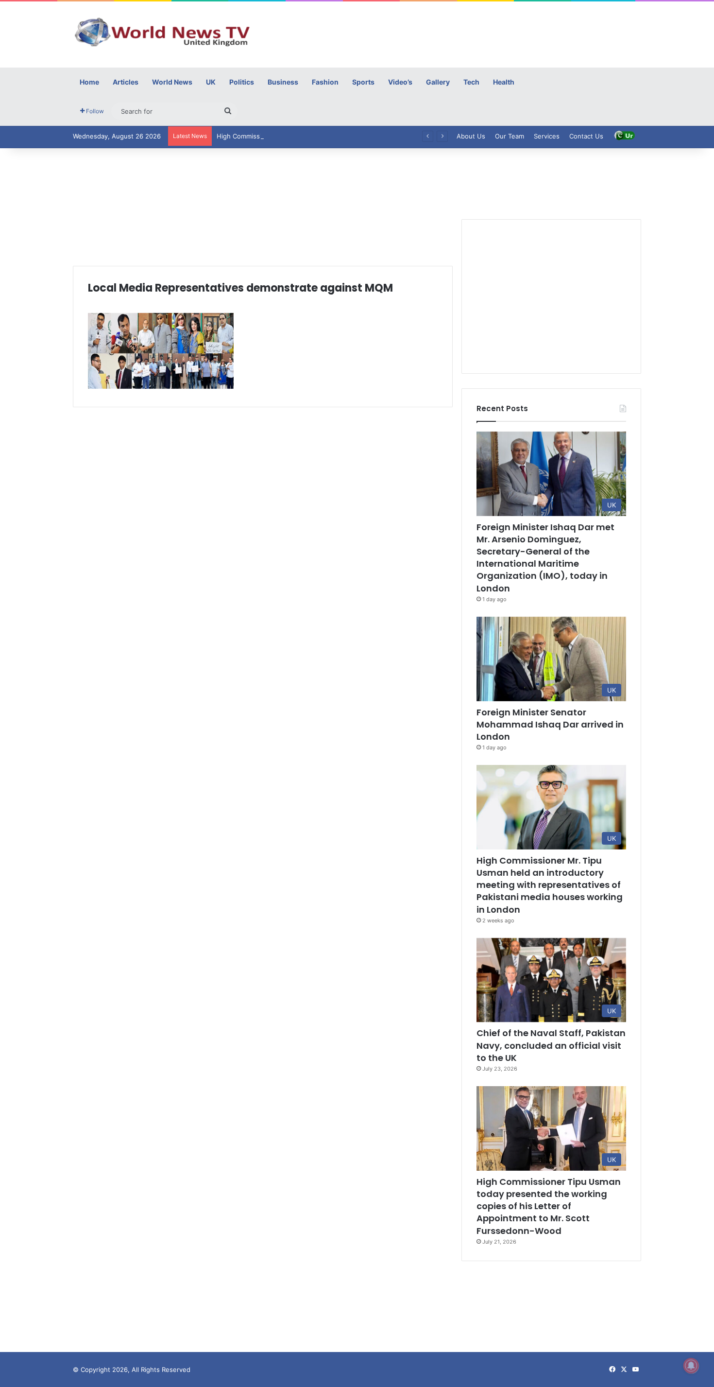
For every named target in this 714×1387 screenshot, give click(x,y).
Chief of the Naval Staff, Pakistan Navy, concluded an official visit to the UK (551, 1045)
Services (547, 136)
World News (172, 82)
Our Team (509, 136)
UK (211, 82)
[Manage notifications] (691, 1365)
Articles (125, 82)
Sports (363, 82)
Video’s (400, 82)
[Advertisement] (454, 33)
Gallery (438, 82)
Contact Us (586, 136)
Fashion (325, 82)
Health (503, 82)
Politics (241, 82)
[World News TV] (163, 32)
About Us (471, 136)
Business (283, 82)
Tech (471, 82)
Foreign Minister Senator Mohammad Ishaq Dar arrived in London (550, 724)
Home (89, 82)
